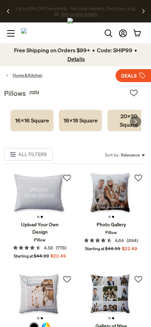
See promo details (79, 14)
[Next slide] (135, 121)
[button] (123, 33)
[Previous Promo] (10, 11)
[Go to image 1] (38, 217)
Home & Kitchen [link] (27, 75)
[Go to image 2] (42, 217)
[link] (32, 120)
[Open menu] (11, 33)
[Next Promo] (143, 11)
